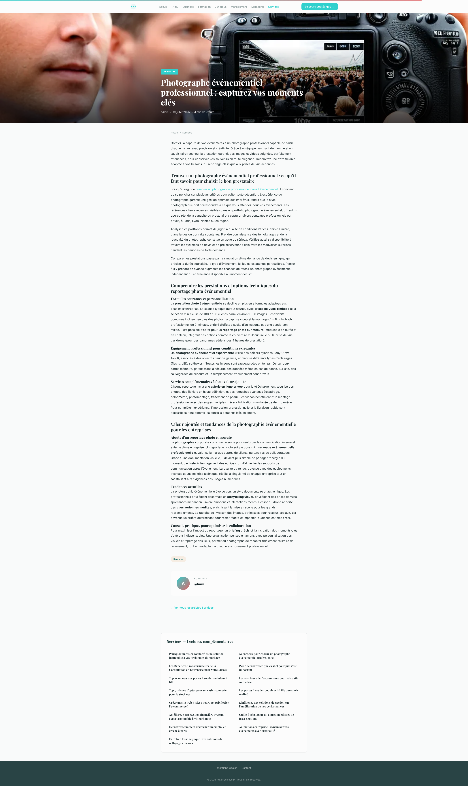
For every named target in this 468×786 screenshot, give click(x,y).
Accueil (163, 6)
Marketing (257, 6)
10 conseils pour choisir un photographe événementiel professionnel (264, 655)
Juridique (221, 6)
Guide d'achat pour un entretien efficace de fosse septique (266, 716)
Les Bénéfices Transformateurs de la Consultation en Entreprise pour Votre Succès (198, 668)
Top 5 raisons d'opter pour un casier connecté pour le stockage (198, 692)
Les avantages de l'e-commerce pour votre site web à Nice (268, 680)
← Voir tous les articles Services (192, 607)
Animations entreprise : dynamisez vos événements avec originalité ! (264, 729)
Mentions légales (227, 767)
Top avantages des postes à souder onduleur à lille (198, 680)
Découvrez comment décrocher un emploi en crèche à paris (197, 729)
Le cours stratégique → (319, 6)
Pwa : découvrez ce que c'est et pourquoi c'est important (268, 668)
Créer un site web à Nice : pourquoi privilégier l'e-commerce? (199, 704)
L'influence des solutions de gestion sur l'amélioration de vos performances (264, 704)
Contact (246, 767)
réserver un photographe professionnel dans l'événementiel (237, 189)
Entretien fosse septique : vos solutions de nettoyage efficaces (195, 741)
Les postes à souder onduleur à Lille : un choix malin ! (268, 692)
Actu (175, 6)
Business (188, 6)
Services (273, 6)
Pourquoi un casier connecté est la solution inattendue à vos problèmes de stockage (196, 655)
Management (239, 6)
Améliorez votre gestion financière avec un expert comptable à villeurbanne (196, 716)
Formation (204, 6)
